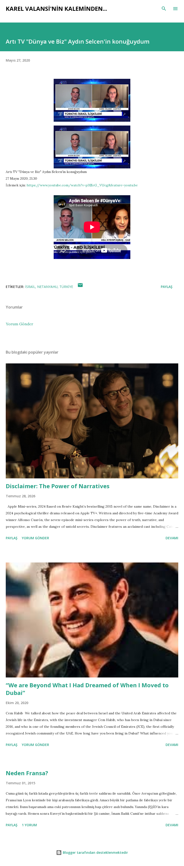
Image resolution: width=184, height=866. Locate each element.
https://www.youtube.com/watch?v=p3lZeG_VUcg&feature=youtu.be (82, 185)
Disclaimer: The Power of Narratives (57, 486)
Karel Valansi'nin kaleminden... (56, 8)
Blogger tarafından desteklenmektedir (95, 852)
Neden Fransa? (27, 773)
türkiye (66, 286)
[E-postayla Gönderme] (80, 286)
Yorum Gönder (19, 323)
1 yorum (29, 825)
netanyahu (47, 286)
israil (30, 286)
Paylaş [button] (166, 286)
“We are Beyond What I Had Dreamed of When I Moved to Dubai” (87, 689)
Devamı (172, 538)
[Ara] (164, 8)
